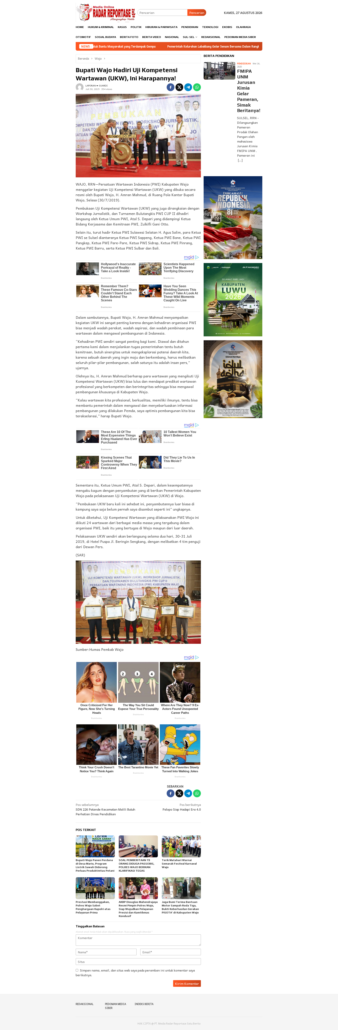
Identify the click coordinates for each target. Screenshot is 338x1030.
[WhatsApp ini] (197, 87)
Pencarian (196, 12)
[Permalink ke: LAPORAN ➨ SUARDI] (80, 86)
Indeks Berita (144, 1004)
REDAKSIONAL (84, 1004)
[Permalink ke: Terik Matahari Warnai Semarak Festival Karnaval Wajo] (181, 846)
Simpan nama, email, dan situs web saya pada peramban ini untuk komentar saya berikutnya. (135, 972)
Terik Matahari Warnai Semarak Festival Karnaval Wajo (179, 863)
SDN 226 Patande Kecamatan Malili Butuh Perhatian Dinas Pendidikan (105, 809)
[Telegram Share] (188, 87)
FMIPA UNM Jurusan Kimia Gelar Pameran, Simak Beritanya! (248, 90)
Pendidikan (244, 63)
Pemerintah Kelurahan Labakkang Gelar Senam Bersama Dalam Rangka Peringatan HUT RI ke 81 (172, 46)
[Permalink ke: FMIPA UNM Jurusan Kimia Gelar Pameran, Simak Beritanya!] (219, 71)
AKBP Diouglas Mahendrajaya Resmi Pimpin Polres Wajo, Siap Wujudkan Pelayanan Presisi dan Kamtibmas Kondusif (138, 909)
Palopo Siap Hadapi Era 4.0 (182, 807)
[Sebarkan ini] (170, 87)
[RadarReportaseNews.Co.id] (106, 11)
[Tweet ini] (179, 87)
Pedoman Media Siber (115, 1006)
